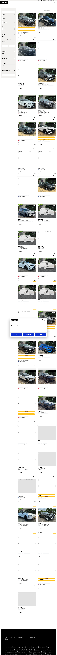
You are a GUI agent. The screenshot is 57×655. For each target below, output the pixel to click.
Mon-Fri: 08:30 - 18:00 (20, 637)
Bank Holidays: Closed (32, 641)
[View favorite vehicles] (54, 2)
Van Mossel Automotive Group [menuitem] (41, 0)
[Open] (14, 75)
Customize (28, 334)
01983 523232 (6, 639)
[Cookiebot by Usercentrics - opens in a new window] (42, 320)
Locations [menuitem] (48, 0)
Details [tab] (28, 322)
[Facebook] (42, 636)
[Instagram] (44, 636)
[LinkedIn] (46, 636)
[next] (35, 19)
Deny (16, 334)
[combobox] (8, 75)
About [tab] (41, 322)
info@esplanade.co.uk (7, 640)
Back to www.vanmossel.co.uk (6, 0)
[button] (54, 2)
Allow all (40, 334)
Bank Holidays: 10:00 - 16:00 (20, 641)
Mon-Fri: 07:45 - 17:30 (32, 637)
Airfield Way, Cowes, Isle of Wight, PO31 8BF (10, 638)
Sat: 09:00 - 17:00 (19, 638)
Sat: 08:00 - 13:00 (31, 638)
